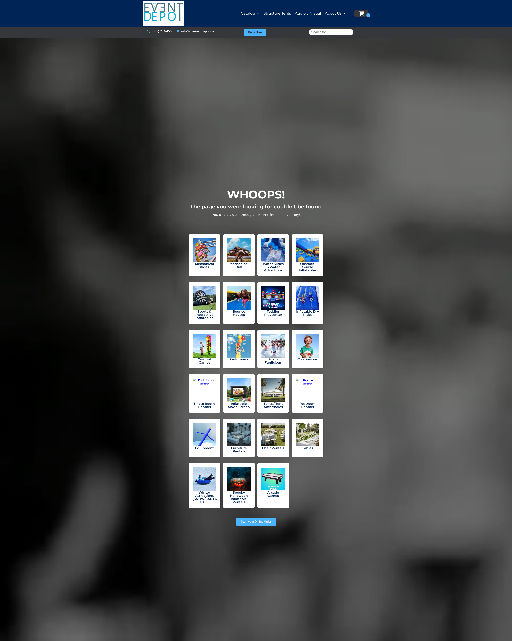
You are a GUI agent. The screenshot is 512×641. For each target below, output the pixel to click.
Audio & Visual (308, 13)
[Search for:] (331, 32)
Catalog (248, 13)
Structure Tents (277, 13)
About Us (333, 13)
